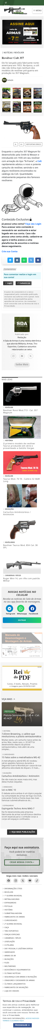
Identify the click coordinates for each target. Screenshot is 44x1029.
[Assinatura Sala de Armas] (22, 32)
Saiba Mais (22, 364)
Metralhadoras (11, 899)
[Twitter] (30, 356)
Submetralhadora (13, 913)
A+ (21, 144)
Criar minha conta (21, 862)
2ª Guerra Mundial (13, 924)
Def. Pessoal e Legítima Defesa (18, 948)
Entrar (7, 4)
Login (9, 283)
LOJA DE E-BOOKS (11, 991)
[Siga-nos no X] (22, 880)
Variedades (9, 952)
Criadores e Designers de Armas (19, 980)
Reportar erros (33, 144)
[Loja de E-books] (22, 100)
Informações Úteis (13, 888)
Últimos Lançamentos (15, 984)
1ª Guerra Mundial (13, 895)
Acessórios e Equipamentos (17, 970)
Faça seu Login (33, 223)
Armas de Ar (10, 955)
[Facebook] (22, 356)
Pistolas (8, 906)
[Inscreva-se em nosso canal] (29, 880)
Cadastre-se (24, 283)
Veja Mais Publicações (23, 832)
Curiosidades (10, 920)
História (8, 910)
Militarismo (10, 966)
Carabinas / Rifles (12, 938)
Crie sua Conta (9, 251)
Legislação (9, 941)
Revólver (8, 892)
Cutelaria (9, 945)
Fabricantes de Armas (14, 917)
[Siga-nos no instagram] (15, 880)
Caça (6, 927)
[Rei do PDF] (22, 678)
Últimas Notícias (12, 973)
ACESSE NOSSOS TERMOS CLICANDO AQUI (21, 1019)
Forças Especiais (12, 934)
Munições (9, 959)
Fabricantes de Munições (16, 987)
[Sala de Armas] (16, 10)
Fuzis (6, 962)
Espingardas (10, 902)
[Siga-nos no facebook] (8, 880)
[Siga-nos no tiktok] (36, 880)
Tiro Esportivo (11, 931)
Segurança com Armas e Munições (20, 977)
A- (16, 144)
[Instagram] (13, 356)
